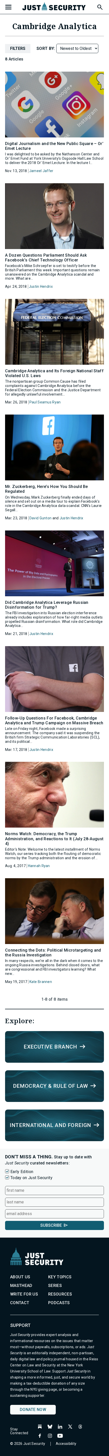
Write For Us (24, 1294)
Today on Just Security (31, 1177)
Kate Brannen (40, 982)
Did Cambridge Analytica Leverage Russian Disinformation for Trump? (46, 605)
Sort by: (46, 48)
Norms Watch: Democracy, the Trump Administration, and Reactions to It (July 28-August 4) (54, 838)
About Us (20, 1277)
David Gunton (40, 518)
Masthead (21, 1285)
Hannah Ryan (39, 866)
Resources (60, 1294)
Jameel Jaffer (41, 171)
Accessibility (66, 1444)
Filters (17, 48)
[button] (99, 6)
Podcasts (59, 1302)
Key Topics (59, 1277)
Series (55, 1285)
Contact (19, 1302)
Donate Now (33, 1409)
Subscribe (51, 1225)
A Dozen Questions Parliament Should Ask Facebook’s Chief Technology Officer (46, 257)
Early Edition (21, 1171)
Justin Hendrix (41, 286)
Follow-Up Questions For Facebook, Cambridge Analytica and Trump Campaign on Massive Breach (54, 720)
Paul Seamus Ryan (45, 402)
